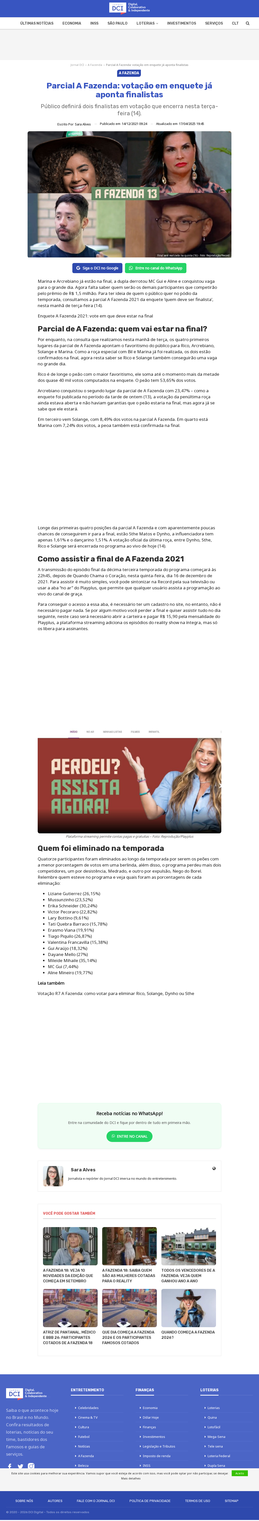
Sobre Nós (24, 1501)
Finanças (149, 1427)
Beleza (83, 1465)
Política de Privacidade (150, 1501)
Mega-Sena (216, 1436)
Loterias (146, 23)
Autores (55, 1501)
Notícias (84, 1446)
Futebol (84, 1436)
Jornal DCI (77, 65)
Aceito (239, 1473)
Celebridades (88, 1407)
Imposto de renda (156, 1456)
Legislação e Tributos (159, 1446)
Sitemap (232, 1501)
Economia (71, 23)
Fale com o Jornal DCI (96, 1501)
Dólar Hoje (151, 1417)
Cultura (83, 1427)
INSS (94, 23)
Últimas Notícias (36, 23)
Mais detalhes (131, 1478)
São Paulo (117, 23)
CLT (235, 23)
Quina (212, 1417)
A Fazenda (95, 65)
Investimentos (181, 23)
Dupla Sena (216, 1465)
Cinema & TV (88, 1417)
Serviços (214, 23)
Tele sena (215, 1446)
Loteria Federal (219, 1456)
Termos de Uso (197, 1501)
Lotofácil (214, 1427)
